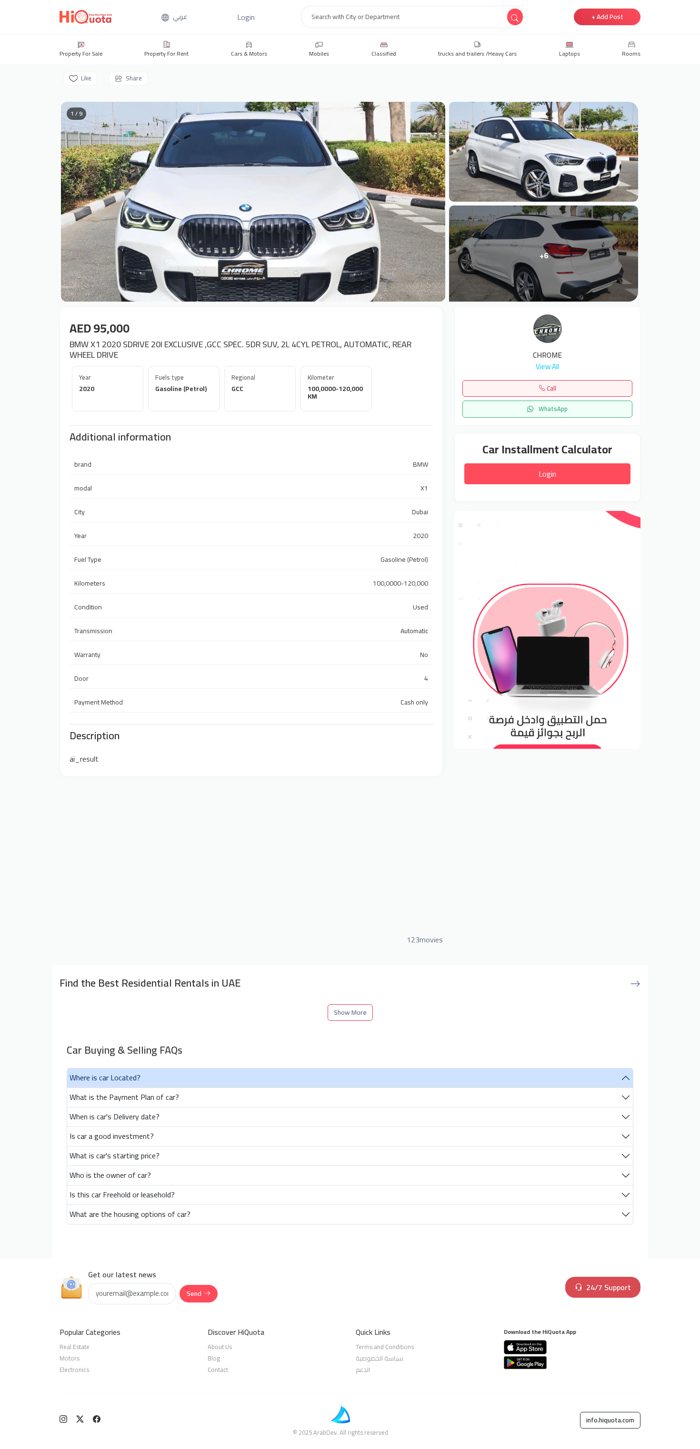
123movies (425, 939)
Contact (218, 1369)
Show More (350, 1012)
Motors (70, 1358)
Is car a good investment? (112, 1136)
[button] (246, 17)
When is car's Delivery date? (115, 1116)
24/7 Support (608, 1287)
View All (547, 367)
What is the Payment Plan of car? (124, 1097)
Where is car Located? (105, 1077)
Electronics (74, 1369)
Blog (214, 1358)
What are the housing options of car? (130, 1214)
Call (550, 388)
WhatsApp (552, 408)
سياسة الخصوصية (379, 1358)
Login (547, 474)
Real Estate (75, 1346)
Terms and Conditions (385, 1346)
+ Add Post (607, 16)
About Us (220, 1346)
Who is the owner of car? (110, 1175)
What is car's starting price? (115, 1155)
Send (194, 1293)
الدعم (363, 1369)
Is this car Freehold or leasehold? (122, 1194)
